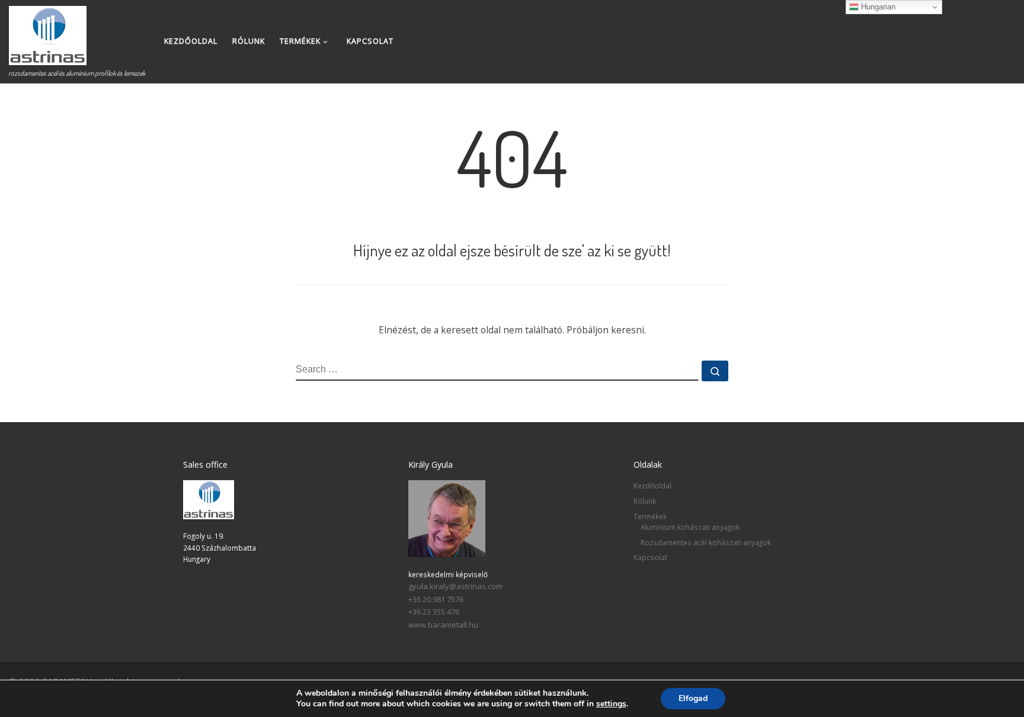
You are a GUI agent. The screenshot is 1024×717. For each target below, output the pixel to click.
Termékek (650, 516)
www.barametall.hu (443, 624)
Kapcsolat (650, 557)
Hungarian (877, 6)
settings (611, 704)
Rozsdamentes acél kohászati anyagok (706, 542)
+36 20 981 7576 (435, 599)
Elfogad (693, 698)
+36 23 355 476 (433, 611)
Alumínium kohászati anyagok (690, 527)
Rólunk (644, 501)
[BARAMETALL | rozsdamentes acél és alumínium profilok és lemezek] (48, 32)
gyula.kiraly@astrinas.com (455, 586)
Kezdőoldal (652, 485)
